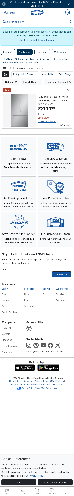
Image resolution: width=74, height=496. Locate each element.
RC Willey (7, 59)
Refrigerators (47, 59)
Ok (18, 482)
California (62, 289)
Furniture (8, 52)
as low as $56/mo (47, 121)
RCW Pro (6, 327)
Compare (66, 125)
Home (12, 381)
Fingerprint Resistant (13, 62)
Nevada (29, 289)
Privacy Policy (36, 475)
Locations (8, 284)
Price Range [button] (65, 74)
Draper (5, 294)
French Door (62, 59)
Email (4, 269)
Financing (7, 339)
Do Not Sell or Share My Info (34, 388)
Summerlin (29, 306)
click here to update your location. (37, 40)
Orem (5, 306)
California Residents (38, 384)
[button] (14, 4)
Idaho (46, 289)
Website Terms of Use (45, 381)
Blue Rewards (9, 345)
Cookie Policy (55, 384)
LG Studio (19, 59)
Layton (5, 300)
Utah (5, 289)
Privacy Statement (19, 384)
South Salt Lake (10, 312)
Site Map (53, 388)
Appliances (25, 52)
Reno (27, 300)
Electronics (42, 52)
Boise (46, 294)
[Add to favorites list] (69, 90)
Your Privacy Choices (55, 482)
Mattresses (60, 52)
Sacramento (62, 300)
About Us (7, 352)
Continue (62, 274)
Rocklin (60, 294)
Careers (6, 333)
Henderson (30, 294)
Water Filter (32, 62)
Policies (60, 381)
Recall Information (25, 381)
